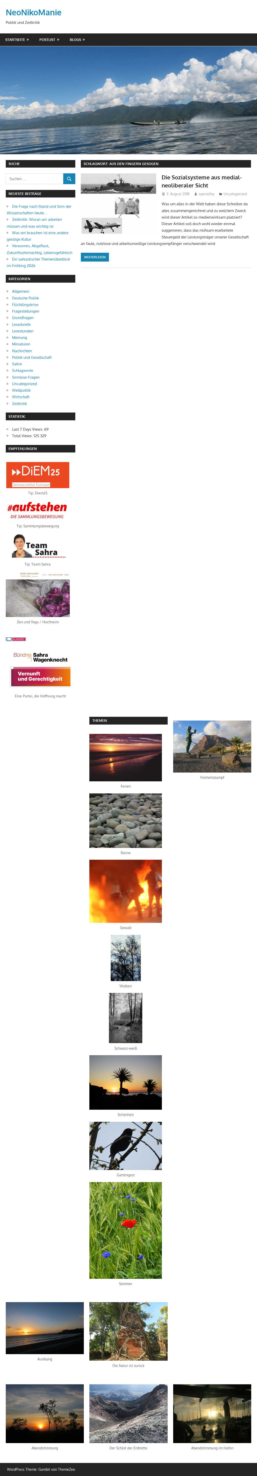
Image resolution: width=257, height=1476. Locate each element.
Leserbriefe (21, 324)
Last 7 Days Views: (28, 429)
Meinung (19, 337)
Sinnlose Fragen (26, 377)
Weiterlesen (95, 257)
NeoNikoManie (33, 12)
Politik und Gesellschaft (32, 357)
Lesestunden (22, 331)
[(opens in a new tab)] (37, 486)
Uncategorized (235, 194)
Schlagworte (22, 370)
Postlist (47, 39)
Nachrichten (22, 350)
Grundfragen (23, 317)
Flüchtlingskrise (25, 304)
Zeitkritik (19, 403)
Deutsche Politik (25, 298)
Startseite (15, 39)
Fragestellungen (25, 311)
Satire (17, 364)
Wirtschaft (20, 396)
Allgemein (20, 291)
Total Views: (23, 435)
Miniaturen (21, 344)
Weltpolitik (21, 390)
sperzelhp (206, 194)
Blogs (75, 39)
